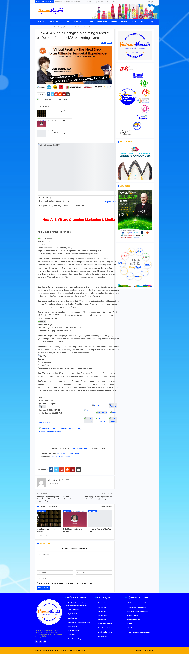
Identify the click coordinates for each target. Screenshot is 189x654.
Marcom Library (103, 603)
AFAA (130, 624)
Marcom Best (102, 611)
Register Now (110, 202)
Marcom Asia (102, 607)
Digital (67, 22)
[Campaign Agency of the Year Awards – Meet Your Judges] (41, 133)
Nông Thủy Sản (98, 2)
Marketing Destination (105, 628)
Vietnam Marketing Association (138, 603)
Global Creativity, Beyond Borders (58, 121)
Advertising (102, 22)
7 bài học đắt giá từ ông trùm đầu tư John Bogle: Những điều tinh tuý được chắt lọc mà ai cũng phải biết (54, 499)
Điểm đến (107, 2)
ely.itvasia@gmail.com (61, 456)
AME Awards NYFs (76, 2)
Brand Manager (72, 618)
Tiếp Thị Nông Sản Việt (105, 624)
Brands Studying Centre (105, 632)
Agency (114, 22)
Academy (67, 2)
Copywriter (71, 635)
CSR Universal (102, 636)
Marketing (53, 22)
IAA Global (131, 628)
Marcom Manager (73, 630)
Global (124, 22)
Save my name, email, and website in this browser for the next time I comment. (66, 583)
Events (134, 22)
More (113, 2)
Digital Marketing (73, 614)
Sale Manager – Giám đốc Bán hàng (79, 622)
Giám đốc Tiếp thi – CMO (75, 610)
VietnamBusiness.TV (81, 448)
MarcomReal (102, 619)
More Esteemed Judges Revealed (59, 111)
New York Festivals (134, 619)
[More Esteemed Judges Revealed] (41, 113)
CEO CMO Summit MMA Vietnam (138, 611)
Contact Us (58, 2)
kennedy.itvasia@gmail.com (68, 453)
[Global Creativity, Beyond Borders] (41, 123)
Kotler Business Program (75, 639)
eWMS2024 (87, 2)
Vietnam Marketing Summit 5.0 (137, 607)
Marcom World (102, 615)
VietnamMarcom (149, 650)
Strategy (78, 22)
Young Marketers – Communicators (139, 632)
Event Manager (72, 626)
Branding (89, 22)
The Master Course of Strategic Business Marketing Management (76, 604)
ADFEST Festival (133, 615)
